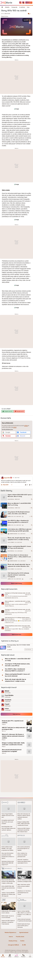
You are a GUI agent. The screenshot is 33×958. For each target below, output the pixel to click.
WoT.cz (4, 731)
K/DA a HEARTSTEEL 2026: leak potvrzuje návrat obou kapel (8, 888)
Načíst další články (16, 583)
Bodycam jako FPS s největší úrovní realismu (12, 721)
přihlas (26, 425)
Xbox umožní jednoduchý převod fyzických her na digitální (11, 750)
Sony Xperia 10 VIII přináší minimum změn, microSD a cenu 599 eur (19, 512)
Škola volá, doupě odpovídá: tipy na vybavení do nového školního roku (19, 565)
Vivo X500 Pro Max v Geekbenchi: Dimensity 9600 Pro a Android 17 (18, 521)
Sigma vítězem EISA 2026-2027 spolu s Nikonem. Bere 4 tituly (20, 495)
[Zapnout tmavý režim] (23, 2)
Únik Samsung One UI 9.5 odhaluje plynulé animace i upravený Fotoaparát (18, 575)
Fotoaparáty (14, 7)
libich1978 (7, 477)
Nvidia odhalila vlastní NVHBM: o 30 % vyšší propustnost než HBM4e (7, 848)
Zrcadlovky (22, 7)
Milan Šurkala (11, 499)
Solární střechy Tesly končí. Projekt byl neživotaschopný (24, 920)
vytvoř (14, 427)
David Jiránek (11, 542)
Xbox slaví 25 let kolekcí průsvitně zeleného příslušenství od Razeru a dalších (8, 856)
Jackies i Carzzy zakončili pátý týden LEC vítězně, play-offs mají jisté (8, 894)
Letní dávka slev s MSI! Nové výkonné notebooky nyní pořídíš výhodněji (19, 530)
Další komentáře (16, 634)
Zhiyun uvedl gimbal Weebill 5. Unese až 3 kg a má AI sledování (19, 547)
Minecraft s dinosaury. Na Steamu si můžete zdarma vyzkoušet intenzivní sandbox (13, 736)
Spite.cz (4, 753)
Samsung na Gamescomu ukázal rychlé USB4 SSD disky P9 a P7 (8, 863)
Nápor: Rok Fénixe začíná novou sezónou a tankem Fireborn (23, 886)
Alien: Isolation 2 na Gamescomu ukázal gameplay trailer (22, 855)
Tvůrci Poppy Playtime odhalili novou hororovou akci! (8, 815)
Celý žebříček (16, 714)
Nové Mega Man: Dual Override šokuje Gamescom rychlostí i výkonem (8, 828)
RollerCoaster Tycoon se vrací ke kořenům (8, 916)
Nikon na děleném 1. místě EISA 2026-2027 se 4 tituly (19, 504)
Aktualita (7, 7)
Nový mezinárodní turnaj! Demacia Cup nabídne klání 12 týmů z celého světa (8, 881)
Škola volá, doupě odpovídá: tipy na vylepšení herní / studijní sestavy (19, 538)
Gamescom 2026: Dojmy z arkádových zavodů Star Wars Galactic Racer (23, 830)
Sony (28, 7)
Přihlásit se (29, 2)
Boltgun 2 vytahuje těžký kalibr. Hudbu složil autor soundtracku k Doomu (13, 743)
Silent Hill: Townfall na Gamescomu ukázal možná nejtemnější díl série (23, 861)
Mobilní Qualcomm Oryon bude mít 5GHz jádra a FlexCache (23, 925)
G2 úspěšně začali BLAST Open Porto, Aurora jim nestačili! (8, 822)
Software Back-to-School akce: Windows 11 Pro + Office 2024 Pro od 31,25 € (19, 556)
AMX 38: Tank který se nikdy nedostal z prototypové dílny (14, 728)
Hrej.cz (3, 739)
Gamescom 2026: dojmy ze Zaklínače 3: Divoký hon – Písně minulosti (8, 922)
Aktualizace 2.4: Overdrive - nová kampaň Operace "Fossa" (24, 892)
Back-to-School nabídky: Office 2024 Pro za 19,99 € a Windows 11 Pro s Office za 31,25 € (24, 914)
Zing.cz (4, 724)
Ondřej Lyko (10, 516)
